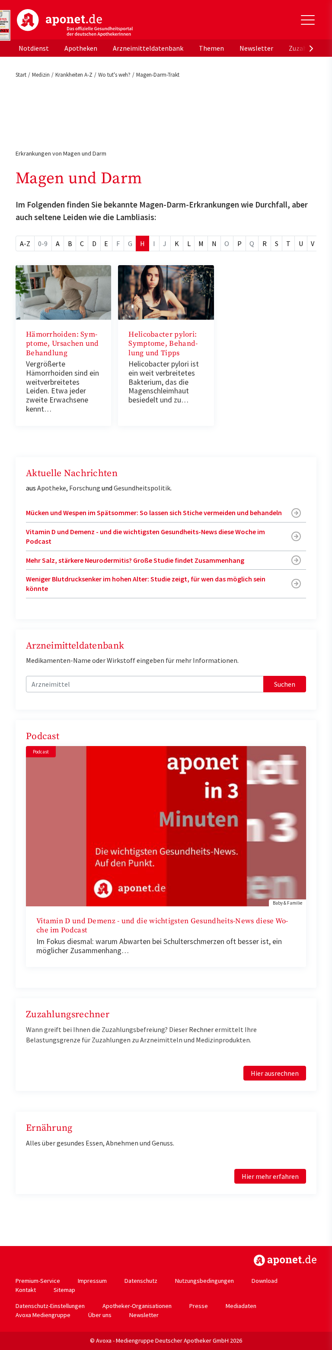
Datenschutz (140, 1281)
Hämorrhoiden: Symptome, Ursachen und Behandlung (62, 344)
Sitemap (64, 1290)
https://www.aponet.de (285, 1260)
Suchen (284, 684)
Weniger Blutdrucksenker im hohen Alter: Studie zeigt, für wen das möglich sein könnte (145, 583)
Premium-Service (38, 1281)
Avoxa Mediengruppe (43, 1315)
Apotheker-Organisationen (137, 1306)
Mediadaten (241, 1306)
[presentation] (311, 48)
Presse (198, 1306)
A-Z (25, 243)
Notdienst (34, 48)
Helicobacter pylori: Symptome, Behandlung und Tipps (163, 344)
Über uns (100, 1315)
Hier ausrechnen (275, 1073)
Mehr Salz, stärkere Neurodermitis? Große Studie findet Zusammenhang (135, 560)
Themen (211, 48)
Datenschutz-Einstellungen (50, 1306)
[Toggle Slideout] (307, 20)
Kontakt (26, 1290)
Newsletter (256, 48)
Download (265, 1281)
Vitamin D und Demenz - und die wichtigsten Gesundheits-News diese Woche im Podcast (145, 536)
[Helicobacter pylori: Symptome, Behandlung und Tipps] (166, 291)
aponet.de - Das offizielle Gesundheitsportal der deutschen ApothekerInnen (75, 23)
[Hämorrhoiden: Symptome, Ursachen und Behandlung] (63, 291)
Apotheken (80, 48)
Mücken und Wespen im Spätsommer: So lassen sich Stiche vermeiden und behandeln (154, 512)
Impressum (92, 1281)
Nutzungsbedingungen (204, 1281)
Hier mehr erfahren (270, 1176)
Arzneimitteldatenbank (148, 48)
